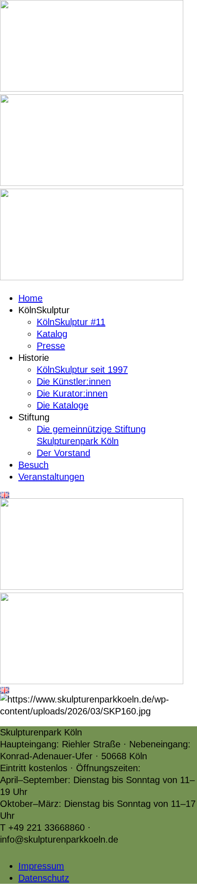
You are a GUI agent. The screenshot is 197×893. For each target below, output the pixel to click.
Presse (51, 346)
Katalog (52, 334)
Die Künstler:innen (74, 381)
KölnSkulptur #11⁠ (71, 322)
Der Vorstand (63, 453)
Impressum (41, 866)
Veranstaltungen (51, 477)
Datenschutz (43, 878)
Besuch (33, 465)
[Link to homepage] (91, 88)
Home (30, 298)
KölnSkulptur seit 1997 (82, 370)
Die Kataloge (62, 405)
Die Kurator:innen (72, 393)
